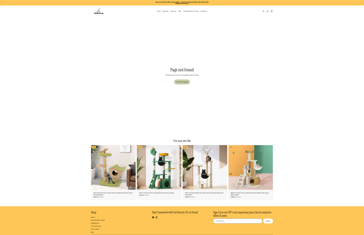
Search (93, 217)
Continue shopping (182, 82)
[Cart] (272, 11)
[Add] (132, 186)
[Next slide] (362, 3)
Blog (92, 232)
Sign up (268, 221)
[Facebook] (153, 217)
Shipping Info (95, 223)
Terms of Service (96, 226)
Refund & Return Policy (98, 220)
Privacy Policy (95, 229)
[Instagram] (156, 217)
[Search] (263, 11)
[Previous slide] (2, 3)
